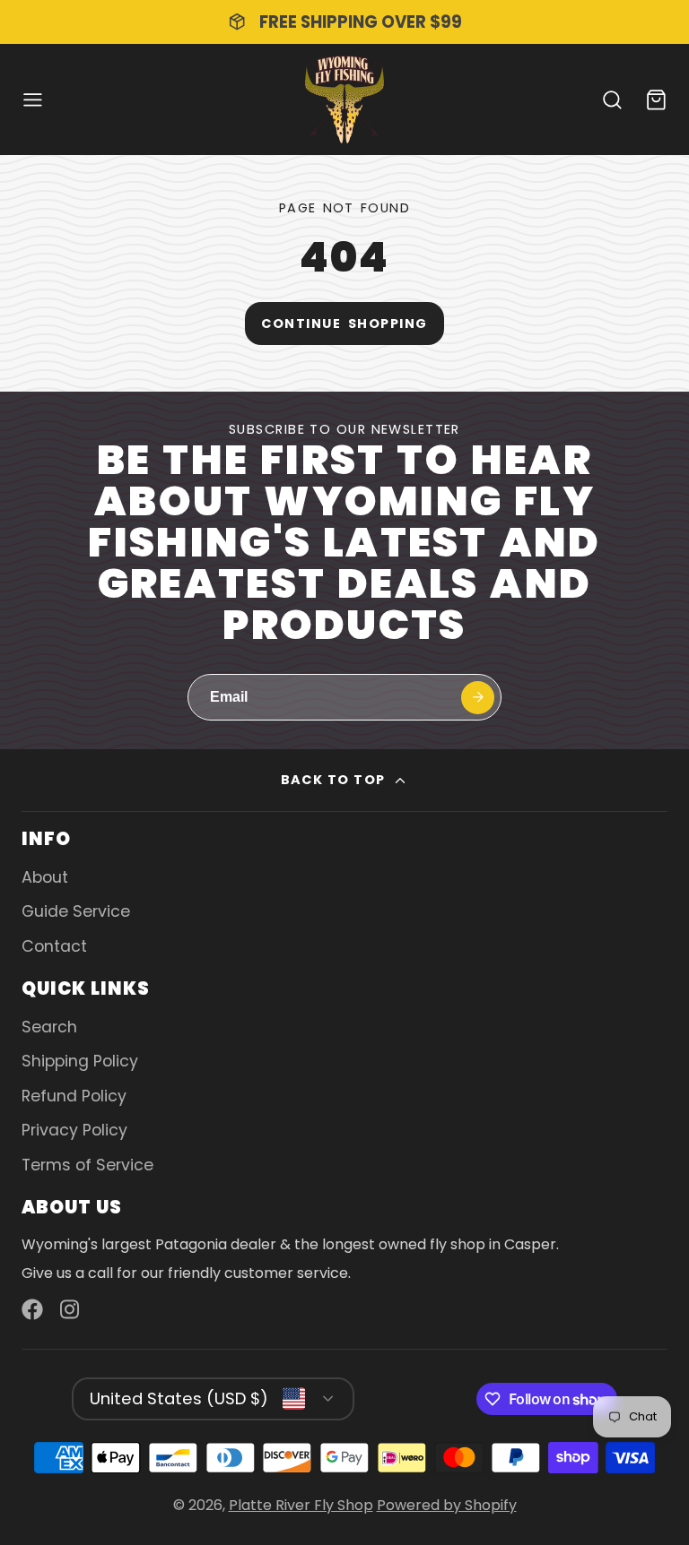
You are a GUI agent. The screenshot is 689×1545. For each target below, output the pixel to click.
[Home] (344, 99)
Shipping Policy (80, 1061)
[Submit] (477, 697)
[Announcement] (344, 22)
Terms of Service (87, 1165)
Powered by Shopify (447, 1505)
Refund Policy (74, 1096)
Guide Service (76, 911)
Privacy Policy (74, 1130)
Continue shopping (344, 323)
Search (49, 1027)
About (45, 877)
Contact (54, 946)
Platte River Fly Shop (301, 1505)
